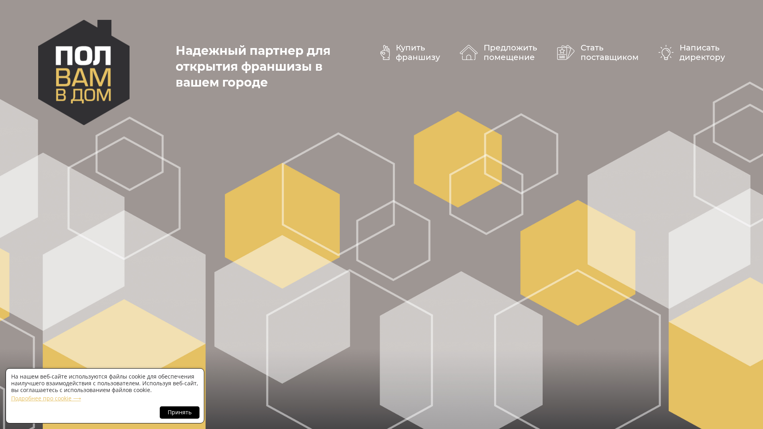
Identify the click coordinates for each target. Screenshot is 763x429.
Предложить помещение (510, 52)
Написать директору (702, 52)
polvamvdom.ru (84, 72)
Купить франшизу (418, 52)
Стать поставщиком (610, 52)
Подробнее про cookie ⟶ (46, 398)
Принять (180, 412)
